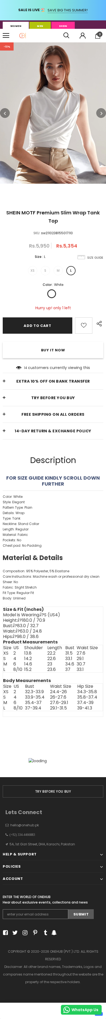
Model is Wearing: (31, 615)
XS (32, 270)
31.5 (69, 653)
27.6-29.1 (59, 702)
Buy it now (53, 350)
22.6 (51, 658)
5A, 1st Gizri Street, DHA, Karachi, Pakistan (42, 844)
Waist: (22, 631)
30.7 (81, 664)
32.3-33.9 (34, 692)
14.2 (28, 658)
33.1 (68, 658)
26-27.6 (58, 697)
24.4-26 (58, 692)
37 (67, 669)
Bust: (21, 626)
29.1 (80, 658)
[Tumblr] (43, 932)
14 (25, 367)
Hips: (21, 636)
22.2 (51, 653)
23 (49, 664)
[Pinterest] (33, 932)
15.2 (28, 669)
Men (40, 26)
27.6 (81, 653)
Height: (24, 620)
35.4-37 (33, 702)
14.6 (28, 664)
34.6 (69, 664)
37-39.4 (33, 708)
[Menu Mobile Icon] (6, 35)
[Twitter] (14, 932)
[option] (53, 113)
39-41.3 (84, 708)
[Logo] (22, 35)
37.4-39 (85, 702)
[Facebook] (4, 932)
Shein (63, 26)
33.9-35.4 (35, 697)
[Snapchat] (53, 932)
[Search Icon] (66, 36)
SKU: (36, 233)
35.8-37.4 (87, 697)
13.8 (28, 653)
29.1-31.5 (58, 708)
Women (15, 26)
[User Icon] (83, 36)
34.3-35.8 (87, 692)
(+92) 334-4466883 (21, 834)
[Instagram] (24, 932)
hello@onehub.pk (25, 825)
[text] (53, 550)
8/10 (17, 669)
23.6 (51, 669)
